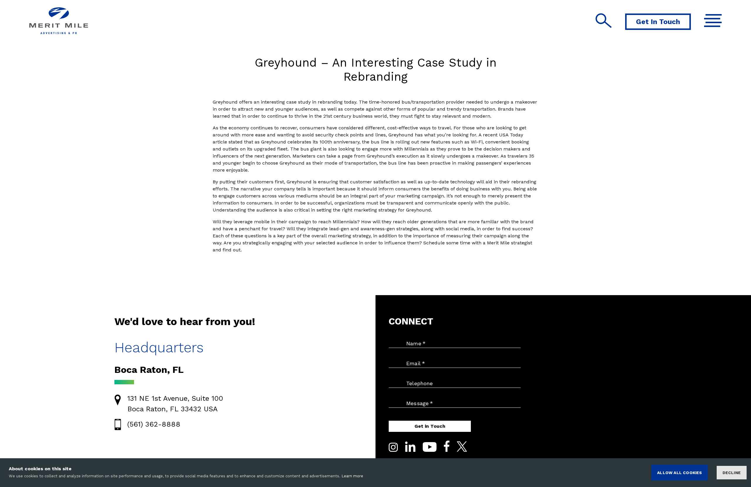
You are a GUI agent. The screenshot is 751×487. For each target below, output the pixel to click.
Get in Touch (430, 426)
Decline (732, 472)
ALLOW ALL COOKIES (679, 472)
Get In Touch (658, 22)
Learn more (352, 476)
